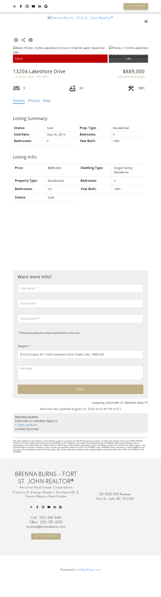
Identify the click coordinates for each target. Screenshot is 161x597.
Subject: (23, 346)
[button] (136, 6)
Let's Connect (46, 536)
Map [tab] (47, 100)
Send (80, 389)
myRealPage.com (89, 569)
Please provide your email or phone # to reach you (50, 333)
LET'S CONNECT (136, 6)
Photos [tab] (34, 100)
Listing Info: (25, 157)
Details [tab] (19, 100)
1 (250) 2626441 (26, 425)
